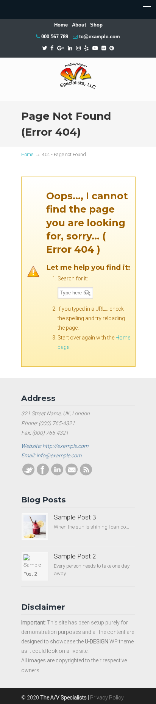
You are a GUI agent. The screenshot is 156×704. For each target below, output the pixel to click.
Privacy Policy (107, 698)
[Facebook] (52, 48)
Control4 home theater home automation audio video (78, 76)
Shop (96, 25)
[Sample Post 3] (34, 526)
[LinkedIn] (70, 48)
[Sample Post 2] (34, 566)
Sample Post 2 (75, 556)
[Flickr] (103, 48)
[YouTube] (95, 48)
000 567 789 (54, 36)
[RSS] (86, 474)
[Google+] (60, 48)
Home (61, 25)
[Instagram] (78, 48)
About (79, 25)
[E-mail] (72, 474)
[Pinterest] (112, 48)
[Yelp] (86, 48)
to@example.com (99, 36)
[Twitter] (44, 48)
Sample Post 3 (75, 517)
